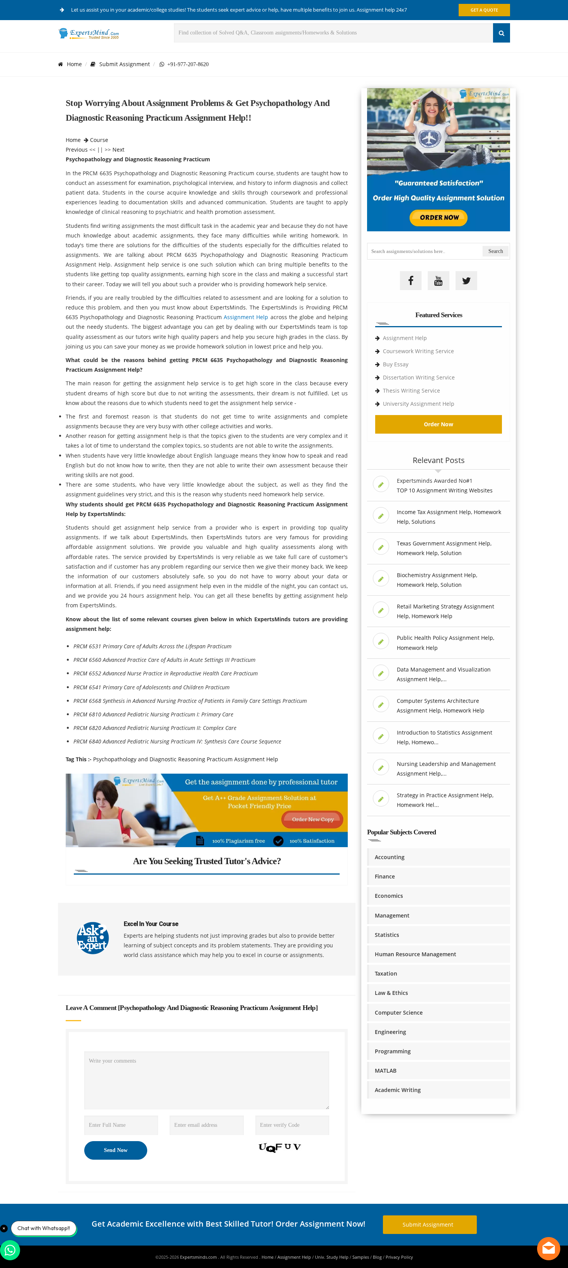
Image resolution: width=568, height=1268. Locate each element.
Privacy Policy (399, 1257)
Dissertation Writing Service (419, 377)
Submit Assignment (124, 64)
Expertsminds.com (199, 1257)
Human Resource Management (415, 954)
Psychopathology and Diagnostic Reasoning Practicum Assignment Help (185, 759)
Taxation (386, 973)
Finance (385, 876)
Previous (77, 149)
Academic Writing (398, 1090)
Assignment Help (246, 317)
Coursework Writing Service (418, 351)
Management (392, 915)
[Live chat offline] (548, 1248)
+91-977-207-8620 (186, 64)
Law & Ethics (391, 992)
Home (74, 64)
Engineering (390, 1032)
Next (118, 149)
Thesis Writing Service (411, 390)
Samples (360, 1257)
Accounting (390, 857)
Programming (393, 1051)
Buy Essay (395, 364)
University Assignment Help (418, 403)
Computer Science (399, 1012)
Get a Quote (484, 10)
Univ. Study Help (332, 1257)
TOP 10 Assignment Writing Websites (445, 490)
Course (99, 140)
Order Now (438, 424)
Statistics (387, 934)
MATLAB (385, 1070)
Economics (389, 895)
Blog (377, 1257)
